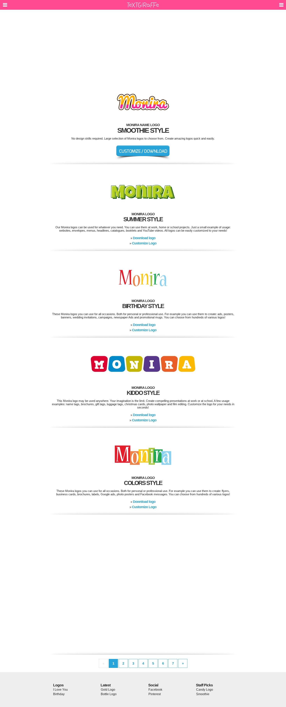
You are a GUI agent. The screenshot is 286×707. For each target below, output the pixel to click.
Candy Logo (204, 689)
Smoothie (202, 694)
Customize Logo (144, 243)
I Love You (60, 689)
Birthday (59, 694)
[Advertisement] (143, 48)
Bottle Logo (109, 694)
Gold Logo (108, 689)
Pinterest (154, 694)
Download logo (144, 238)
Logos (58, 685)
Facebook (155, 689)
